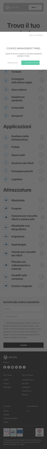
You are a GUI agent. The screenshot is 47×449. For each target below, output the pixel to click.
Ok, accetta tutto (31, 63)
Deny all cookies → (36, 35)
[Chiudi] (23, 224)
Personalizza (12, 63)
